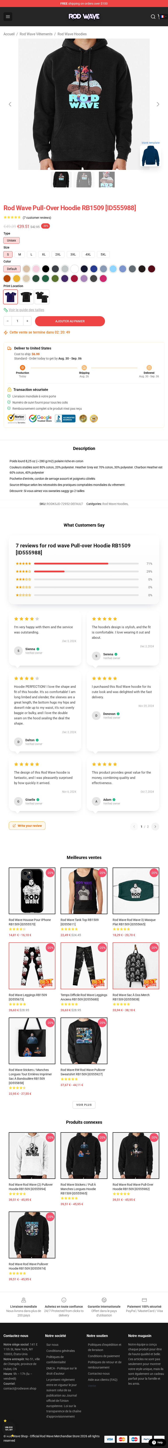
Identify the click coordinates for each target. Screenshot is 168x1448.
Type (7, 233)
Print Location (13, 286)
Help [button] (160, 1442)
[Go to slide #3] (106, 179)
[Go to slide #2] (84, 179)
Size (6, 247)
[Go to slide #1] (61, 179)
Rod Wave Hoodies (72, 34)
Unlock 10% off (9, 1428)
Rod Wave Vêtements (36, 34)
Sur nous (52, 1344)
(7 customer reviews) (37, 217)
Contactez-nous (99, 1373)
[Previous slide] (10, 104)
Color (7, 261)
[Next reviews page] (155, 827)
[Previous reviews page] (134, 827)
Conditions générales (60, 1351)
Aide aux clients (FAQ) (102, 1379)
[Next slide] (157, 104)
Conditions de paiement (104, 1356)
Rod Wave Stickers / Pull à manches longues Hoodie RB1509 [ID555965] (78, 1189)
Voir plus (84, 1104)
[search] (153, 16)
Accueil (9, 34)
